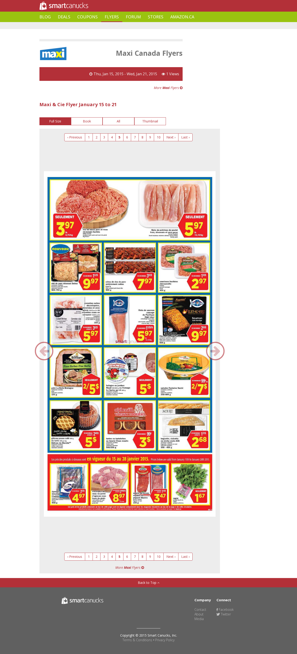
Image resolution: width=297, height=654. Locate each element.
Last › (185, 137)
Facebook (226, 609)
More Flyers (167, 87)
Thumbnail (150, 121)
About (198, 614)
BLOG (45, 17)
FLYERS (112, 17)
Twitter (225, 614)
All (118, 121)
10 (159, 137)
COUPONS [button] (87, 17)
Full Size (55, 121)
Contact (200, 609)
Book (87, 121)
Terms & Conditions (137, 640)
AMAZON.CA (182, 17)
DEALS (64, 17)
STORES (155, 17)
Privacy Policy (164, 640)
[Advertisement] (123, 25)
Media (199, 619)
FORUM (133, 17)
